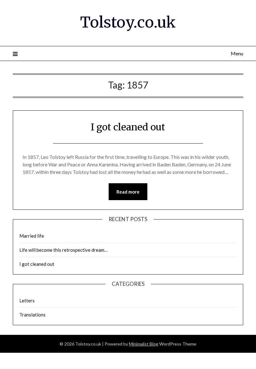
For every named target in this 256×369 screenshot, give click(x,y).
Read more (128, 192)
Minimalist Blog (143, 343)
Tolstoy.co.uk (128, 22)
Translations (32, 314)
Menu (237, 53)
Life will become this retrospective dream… (63, 250)
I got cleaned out (128, 127)
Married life (31, 236)
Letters (27, 300)
